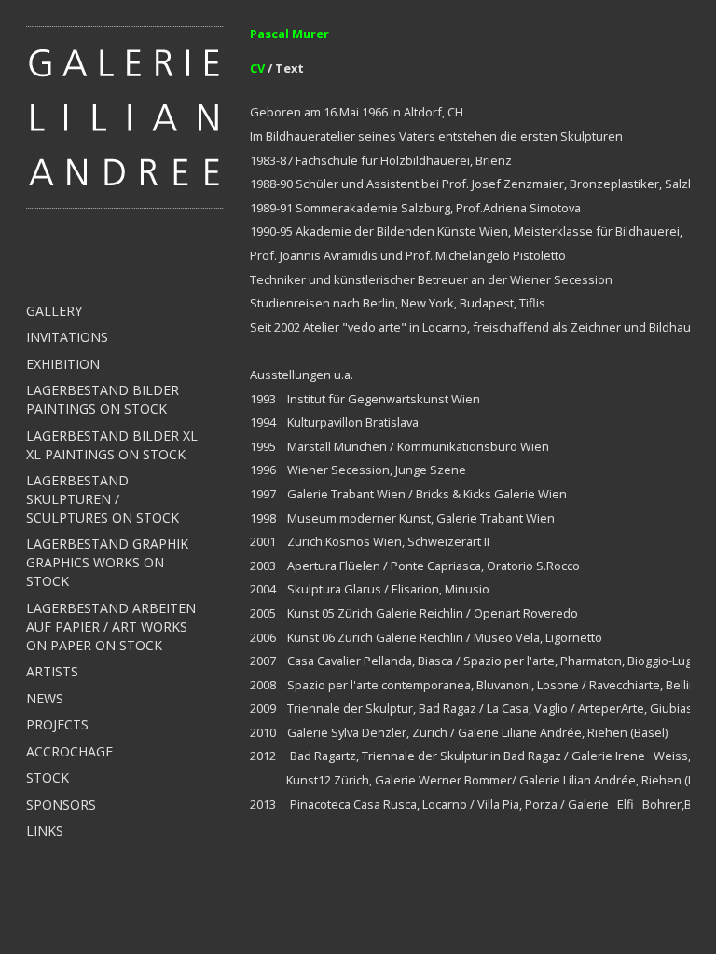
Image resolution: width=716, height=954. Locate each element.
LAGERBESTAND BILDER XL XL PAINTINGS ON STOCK (112, 445)
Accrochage (69, 751)
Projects (57, 724)
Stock (47, 777)
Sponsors (61, 804)
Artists (52, 671)
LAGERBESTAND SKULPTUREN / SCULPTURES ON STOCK (102, 498)
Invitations (67, 337)
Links (44, 830)
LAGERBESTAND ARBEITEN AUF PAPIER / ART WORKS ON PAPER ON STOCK (111, 626)
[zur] (125, 115)
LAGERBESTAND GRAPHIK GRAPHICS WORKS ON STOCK (107, 562)
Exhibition (63, 364)
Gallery (54, 311)
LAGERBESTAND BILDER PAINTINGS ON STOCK (102, 399)
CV (259, 68)
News (44, 698)
